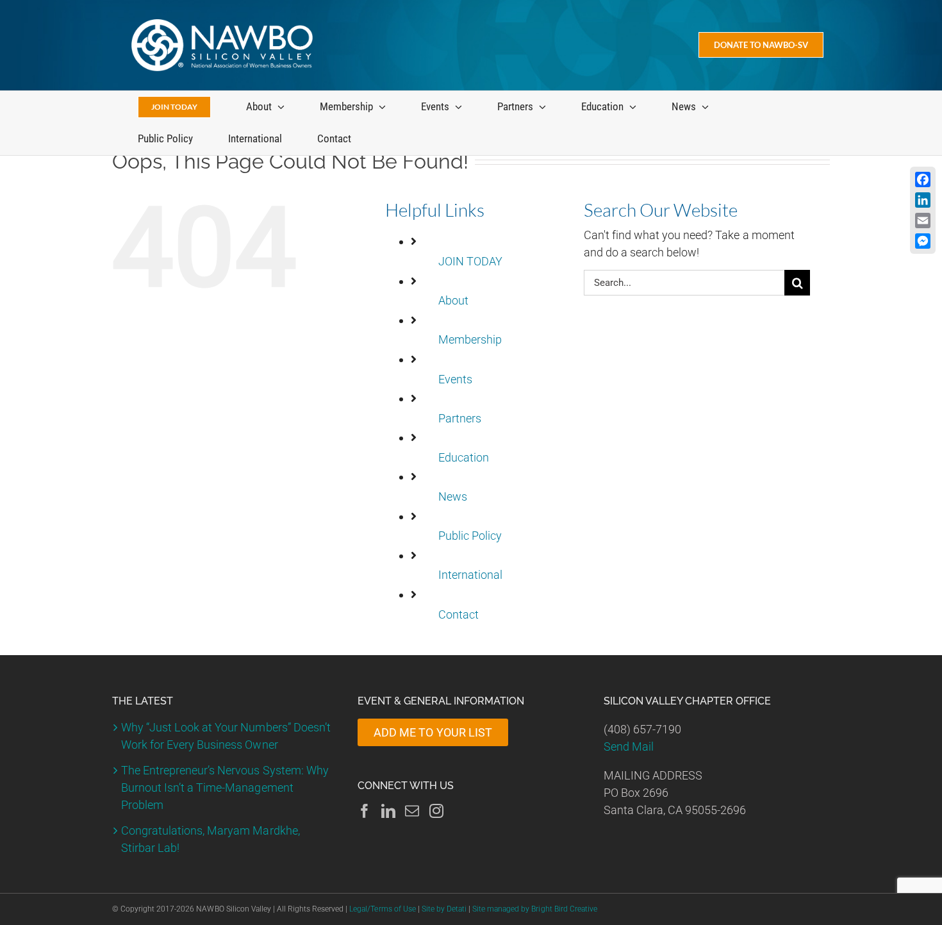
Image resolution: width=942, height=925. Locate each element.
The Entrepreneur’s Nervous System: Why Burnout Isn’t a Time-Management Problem (225, 787)
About (453, 300)
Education (463, 457)
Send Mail (629, 746)
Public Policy (470, 535)
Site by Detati (444, 908)
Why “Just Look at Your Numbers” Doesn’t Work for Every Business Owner (226, 736)
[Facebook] (365, 811)
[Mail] (412, 811)
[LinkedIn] (388, 811)
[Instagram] (436, 811)
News (452, 496)
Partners (459, 418)
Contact (458, 614)
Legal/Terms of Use (382, 908)
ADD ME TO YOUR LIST (433, 732)
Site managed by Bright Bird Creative (534, 908)
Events (455, 379)
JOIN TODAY (470, 261)
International (470, 574)
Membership (470, 339)
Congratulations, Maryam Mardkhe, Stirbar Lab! (210, 839)
